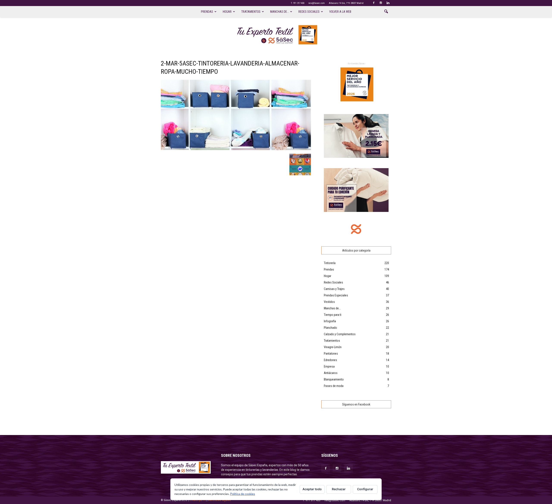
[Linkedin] (388, 3)
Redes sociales (309, 11)
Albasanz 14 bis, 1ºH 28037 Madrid (346, 3)
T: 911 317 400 (297, 3)
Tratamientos (250, 11)
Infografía (330, 321)
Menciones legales (219, 500)
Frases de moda (333, 386)
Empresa (329, 366)
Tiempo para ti (332, 314)
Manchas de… (279, 11)
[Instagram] (381, 3)
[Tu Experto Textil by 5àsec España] (276, 34)
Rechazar (339, 489)
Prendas (207, 11)
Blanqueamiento (334, 379)
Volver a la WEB (340, 11)
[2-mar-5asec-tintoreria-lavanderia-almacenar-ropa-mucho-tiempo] (236, 149)
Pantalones (331, 353)
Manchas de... (332, 308)
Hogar (227, 11)
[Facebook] (373, 3)
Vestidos (329, 302)
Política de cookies (242, 494)
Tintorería (330, 263)
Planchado (330, 327)
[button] (386, 11)
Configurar (365, 489)
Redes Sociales (333, 282)
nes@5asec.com (316, 3)
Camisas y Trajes (334, 289)
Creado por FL (198, 500)
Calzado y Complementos (340, 334)
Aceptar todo (312, 489)
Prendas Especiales (336, 295)
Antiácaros (330, 373)
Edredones (330, 360)
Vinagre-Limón (333, 347)
